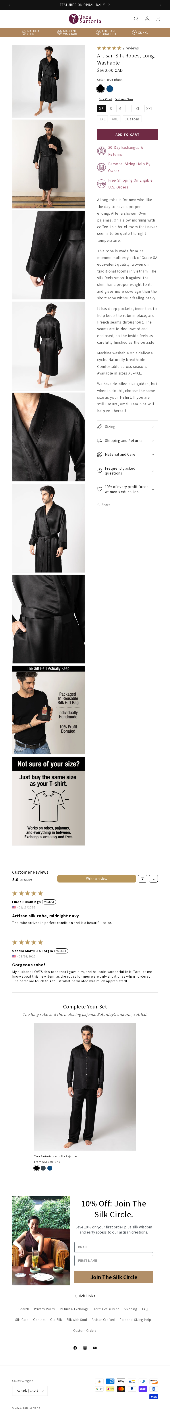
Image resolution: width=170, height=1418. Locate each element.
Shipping (130, 1309)
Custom (132, 119)
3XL (102, 119)
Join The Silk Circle (114, 1277)
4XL (115, 119)
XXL (149, 108)
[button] (10, 19)
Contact (39, 1319)
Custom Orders (85, 1330)
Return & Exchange (74, 1309)
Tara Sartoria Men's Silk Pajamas (55, 1156)
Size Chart (105, 99)
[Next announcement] (161, 5)
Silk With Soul (77, 1319)
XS (101, 108)
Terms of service (107, 1309)
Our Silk (56, 1319)
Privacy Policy (44, 1309)
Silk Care (22, 1319)
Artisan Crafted (103, 1319)
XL (138, 108)
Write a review (96, 878)
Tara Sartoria (31, 1407)
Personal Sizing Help (135, 1319)
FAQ (145, 1309)
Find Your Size (124, 99)
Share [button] (106, 504)
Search (24, 1309)
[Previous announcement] (9, 5)
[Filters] (142, 879)
